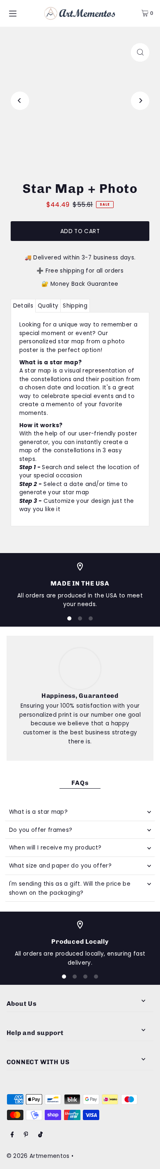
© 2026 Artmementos (38, 1156)
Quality (48, 306)
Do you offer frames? (41, 830)
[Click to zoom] (140, 52)
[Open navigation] (22, 13)
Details (23, 306)
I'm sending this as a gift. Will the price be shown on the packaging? (69, 888)
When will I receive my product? (55, 848)
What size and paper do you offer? (60, 866)
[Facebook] (12, 1135)
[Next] (140, 100)
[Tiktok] (40, 1135)
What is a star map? (38, 812)
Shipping (75, 306)
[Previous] (20, 100)
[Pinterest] (26, 1135)
